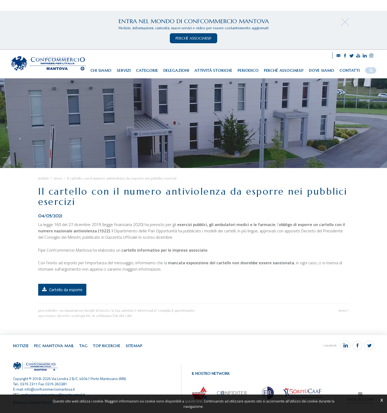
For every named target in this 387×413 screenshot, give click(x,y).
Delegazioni (176, 70)
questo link (193, 401)
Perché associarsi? (284, 70)
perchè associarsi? (193, 38)
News (58, 178)
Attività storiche (213, 70)
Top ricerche (107, 345)
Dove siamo (321, 70)
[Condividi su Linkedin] (345, 345)
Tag (83, 345)
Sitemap (134, 345)
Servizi (124, 70)
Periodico (248, 70)
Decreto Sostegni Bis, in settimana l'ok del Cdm (94, 316)
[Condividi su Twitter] (369, 345)
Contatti (350, 70)
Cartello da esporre (65, 289)
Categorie (147, 70)
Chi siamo (101, 70)
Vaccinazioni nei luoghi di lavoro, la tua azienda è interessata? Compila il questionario (127, 310)
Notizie (43, 178)
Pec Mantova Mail (54, 345)
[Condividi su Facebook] (357, 345)
